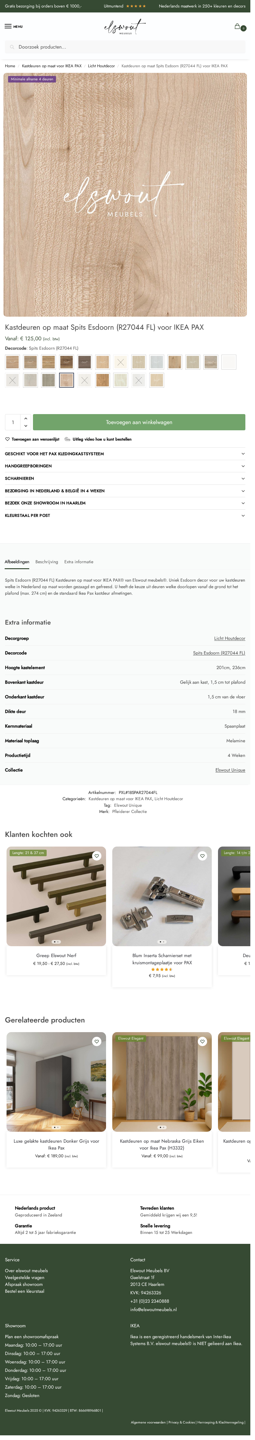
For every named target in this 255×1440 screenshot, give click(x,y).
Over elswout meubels (26, 1270)
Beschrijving (46, 562)
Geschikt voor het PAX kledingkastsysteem (54, 454)
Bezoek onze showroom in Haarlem (45, 503)
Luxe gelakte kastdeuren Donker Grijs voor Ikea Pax (56, 1145)
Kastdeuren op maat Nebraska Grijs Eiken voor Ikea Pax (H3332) (162, 1145)
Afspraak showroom (24, 1284)
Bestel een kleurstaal (24, 1291)
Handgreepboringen (28, 466)
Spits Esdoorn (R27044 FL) (219, 652)
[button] (238, 26)
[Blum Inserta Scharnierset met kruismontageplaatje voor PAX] (162, 896)
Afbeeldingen (17, 562)
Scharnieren (19, 478)
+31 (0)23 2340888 (149, 1301)
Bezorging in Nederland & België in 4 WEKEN (55, 491)
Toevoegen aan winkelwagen (139, 422)
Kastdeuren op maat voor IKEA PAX (51, 66)
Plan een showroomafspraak (31, 1336)
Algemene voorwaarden (148, 1422)
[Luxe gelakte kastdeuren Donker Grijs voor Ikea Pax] (56, 1082)
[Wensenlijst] (96, 856)
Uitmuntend (125, 6)
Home (10, 66)
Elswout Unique (230, 770)
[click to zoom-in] (125, 195)
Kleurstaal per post (27, 515)
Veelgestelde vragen (24, 1277)
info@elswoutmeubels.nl (153, 1309)
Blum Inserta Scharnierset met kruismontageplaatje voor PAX (162, 959)
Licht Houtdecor (101, 66)
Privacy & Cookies (182, 1422)
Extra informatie (78, 562)
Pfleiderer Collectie (129, 811)
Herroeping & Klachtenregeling (220, 1422)
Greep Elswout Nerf (56, 955)
